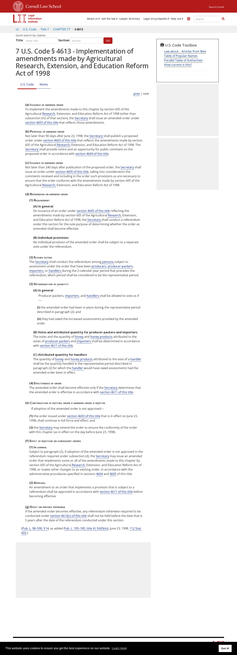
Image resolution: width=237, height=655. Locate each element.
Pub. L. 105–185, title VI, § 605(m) (86, 528)
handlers (55, 271)
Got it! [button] (225, 648)
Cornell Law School (42, 5)
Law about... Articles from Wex (185, 51)
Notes (44, 84)
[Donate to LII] (188, 18)
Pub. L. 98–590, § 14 (35, 528)
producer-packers (120, 266)
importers (72, 296)
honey (79, 337)
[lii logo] (27, 19)
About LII (92, 18)
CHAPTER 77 (61, 29)
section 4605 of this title (72, 172)
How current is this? (178, 65)
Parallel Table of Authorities (183, 60)
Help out (176, 18)
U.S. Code (29, 29)
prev (136, 94)
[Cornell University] (18, 5)
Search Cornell (216, 7)
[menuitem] (92, 19)
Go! (108, 40)
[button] (223, 18)
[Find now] (223, 19)
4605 (113, 474)
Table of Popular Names (181, 56)
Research (48, 114)
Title (19, 40)
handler (135, 359)
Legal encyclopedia (155, 18)
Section (63, 40)
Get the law (108, 18)
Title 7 (45, 29)
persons (107, 262)
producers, (99, 266)
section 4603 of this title (41, 123)
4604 (99, 474)
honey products (101, 337)
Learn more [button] (119, 648)
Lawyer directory (129, 18)
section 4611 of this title (56, 346)
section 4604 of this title (92, 154)
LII (17, 29)
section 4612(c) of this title (68, 516)
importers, (36, 271)
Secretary (81, 118)
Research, (63, 145)
